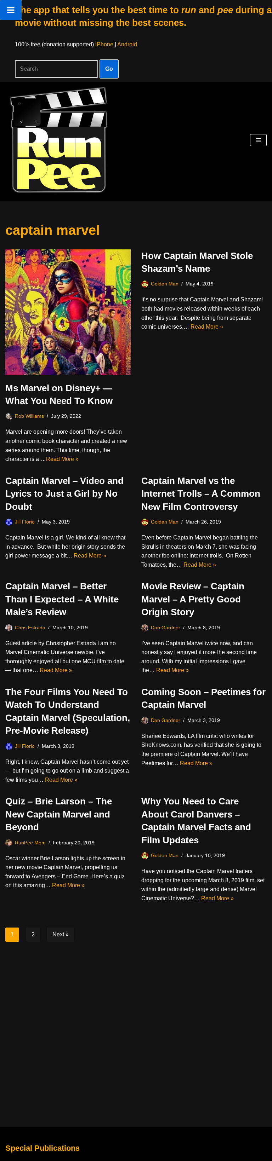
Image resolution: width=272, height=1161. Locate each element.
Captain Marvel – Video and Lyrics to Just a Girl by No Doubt (64, 493)
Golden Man (164, 284)
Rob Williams (29, 416)
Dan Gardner (165, 627)
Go (109, 69)
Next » (60, 934)
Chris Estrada (30, 627)
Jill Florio (25, 522)
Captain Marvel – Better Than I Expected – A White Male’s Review (62, 599)
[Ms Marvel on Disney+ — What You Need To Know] (68, 312)
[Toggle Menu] (11, 10)
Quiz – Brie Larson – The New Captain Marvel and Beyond (58, 814)
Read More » (62, 459)
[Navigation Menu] (258, 140)
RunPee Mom (30, 842)
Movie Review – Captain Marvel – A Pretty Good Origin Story (192, 599)
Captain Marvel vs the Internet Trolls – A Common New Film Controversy (200, 493)
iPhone (104, 44)
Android (127, 44)
